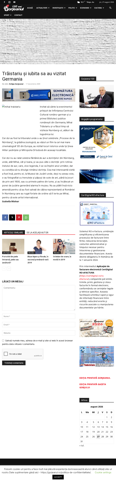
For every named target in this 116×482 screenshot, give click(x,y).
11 (87, 426)
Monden (31, 253)
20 (98, 431)
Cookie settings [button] (103, 472)
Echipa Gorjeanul (16, 84)
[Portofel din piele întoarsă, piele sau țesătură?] (13, 246)
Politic (71, 8)
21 (102, 431)
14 (102, 426)
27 (98, 436)
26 (93, 436)
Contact (18, 15)
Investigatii (57, 8)
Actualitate (41, 8)
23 (111, 431)
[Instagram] (9, 2)
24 (82, 436)
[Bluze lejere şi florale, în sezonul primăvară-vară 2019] (38, 246)
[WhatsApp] (26, 217)
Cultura (98, 8)
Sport (6, 15)
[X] (12, 217)
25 (87, 436)
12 (93, 426)
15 (107, 426)
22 (107, 431)
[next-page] (9, 269)
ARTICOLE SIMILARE (13, 232)
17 (82, 431)
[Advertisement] (58, 41)
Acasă (30, 8)
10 (82, 426)
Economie (84, 8)
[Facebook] (4, 2)
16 (111, 426)
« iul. (81, 445)
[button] (110, 8)
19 (93, 431)
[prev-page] (4, 269)
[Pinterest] (19, 217)
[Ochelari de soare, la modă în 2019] (64, 246)
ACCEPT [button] (58, 477)
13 (98, 426)
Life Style (6, 253)
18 (87, 431)
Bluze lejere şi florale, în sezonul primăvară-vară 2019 (37, 259)
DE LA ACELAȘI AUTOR (37, 232)
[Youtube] (14, 2)
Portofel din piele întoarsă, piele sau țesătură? (10, 259)
